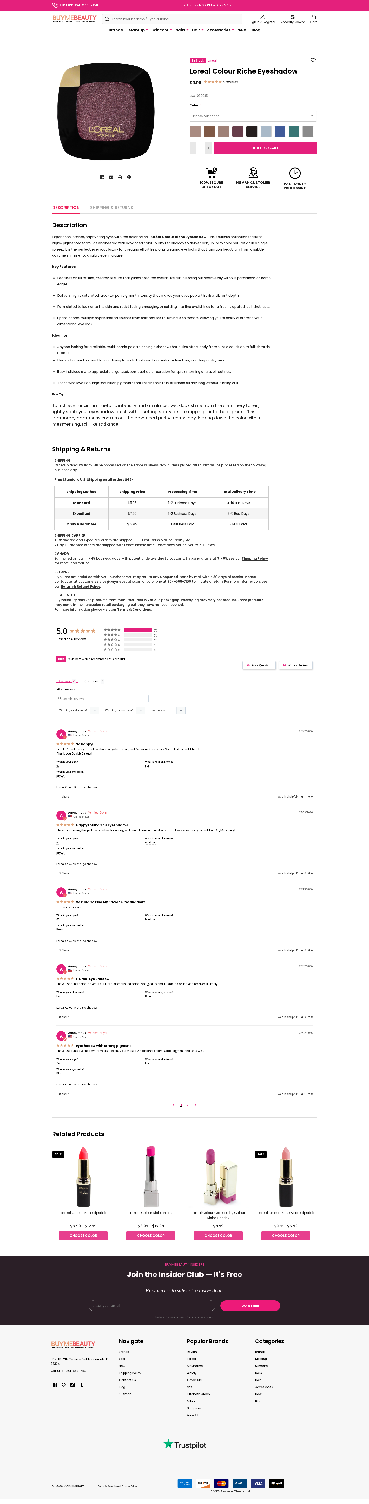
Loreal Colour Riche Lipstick (83, 1212)
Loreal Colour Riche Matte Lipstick (286, 1212)
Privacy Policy (129, 1486)
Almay (191, 1373)
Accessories (219, 30)
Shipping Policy (255, 558)
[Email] (111, 177)
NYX (190, 1387)
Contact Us (127, 1380)
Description (66, 208)
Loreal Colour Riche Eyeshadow (76, 787)
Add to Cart (266, 147)
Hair (196, 30)
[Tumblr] (81, 1385)
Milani (191, 1401)
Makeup (137, 30)
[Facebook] (102, 177)
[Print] (120, 177)
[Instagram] (72, 1385)
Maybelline (195, 1366)
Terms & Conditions (134, 609)
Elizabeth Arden (198, 1394)
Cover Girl (194, 1380)
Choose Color (83, 1235)
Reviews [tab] (64, 681)
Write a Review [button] (298, 665)
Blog (256, 30)
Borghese (194, 1408)
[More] (147, 30)
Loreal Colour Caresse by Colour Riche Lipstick (218, 1215)
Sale (122, 1359)
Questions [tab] (91, 681)
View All (192, 1415)
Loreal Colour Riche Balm (151, 1212)
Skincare (159, 30)
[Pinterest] (129, 177)
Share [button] (65, 796)
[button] (303, 796)
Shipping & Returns (111, 208)
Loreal (191, 1359)
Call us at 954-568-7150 (69, 1371)
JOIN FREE (250, 1305)
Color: (196, 105)
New (241, 30)
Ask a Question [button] (261, 665)
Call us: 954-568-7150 (79, 5)
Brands (116, 30)
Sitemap (125, 1394)
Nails (180, 30)
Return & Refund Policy (80, 586)
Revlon (192, 1352)
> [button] (196, 1105)
